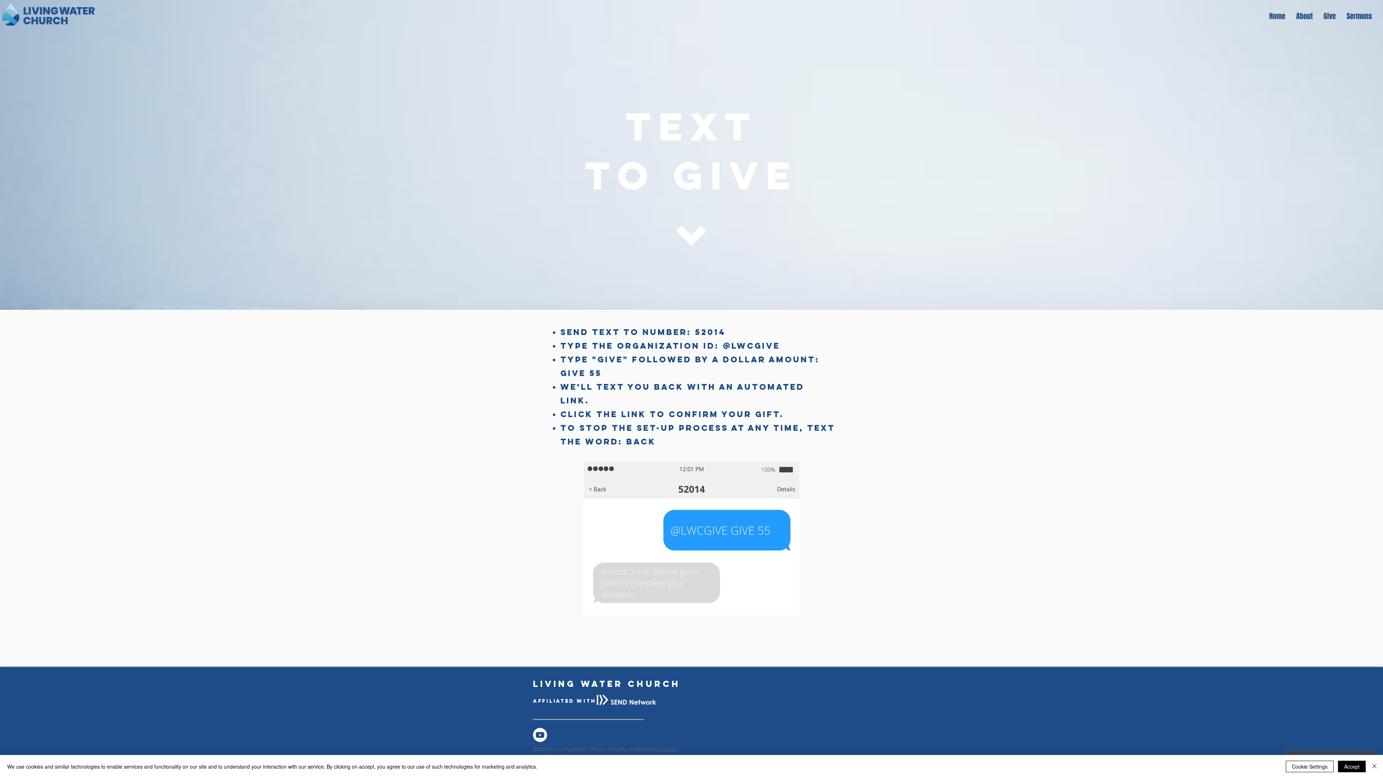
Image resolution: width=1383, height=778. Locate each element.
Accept (1352, 766)
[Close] (1374, 766)
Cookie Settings (1310, 766)
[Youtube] (540, 735)
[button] (1304, 16)
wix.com (668, 749)
